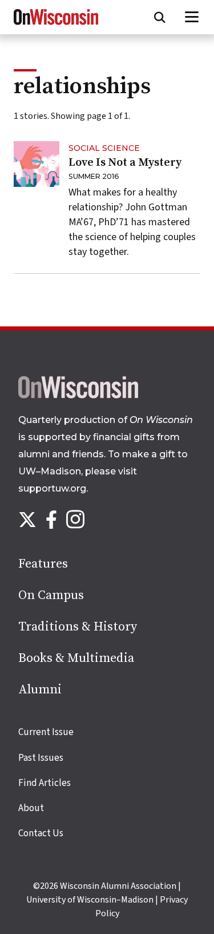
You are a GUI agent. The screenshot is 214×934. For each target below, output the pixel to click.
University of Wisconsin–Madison (90, 899)
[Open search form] (159, 17)
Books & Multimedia (76, 658)
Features (43, 564)
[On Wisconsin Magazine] (56, 25)
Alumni (40, 689)
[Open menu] (192, 17)
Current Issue (46, 732)
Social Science (104, 148)
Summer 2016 (93, 176)
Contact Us (40, 833)
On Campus (51, 595)
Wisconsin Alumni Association (118, 886)
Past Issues (40, 758)
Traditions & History (77, 626)
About (31, 808)
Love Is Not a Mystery (124, 162)
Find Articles (44, 783)
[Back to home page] (78, 395)
